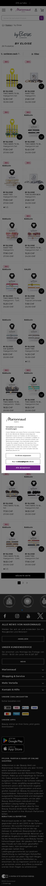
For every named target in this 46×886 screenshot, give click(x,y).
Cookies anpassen (23, 455)
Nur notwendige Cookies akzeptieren (23, 462)
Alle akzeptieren (23, 468)
